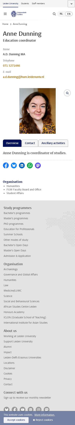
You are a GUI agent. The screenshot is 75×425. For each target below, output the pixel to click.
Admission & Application (17, 256)
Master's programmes (16, 218)
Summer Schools (13, 234)
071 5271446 (11, 65)
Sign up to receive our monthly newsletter (27, 397)
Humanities (13, 186)
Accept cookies (16, 420)
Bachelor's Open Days (16, 245)
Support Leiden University (18, 341)
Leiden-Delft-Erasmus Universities (22, 357)
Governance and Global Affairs (21, 274)
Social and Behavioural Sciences (21, 301)
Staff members (38, 3)
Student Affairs (15, 193)
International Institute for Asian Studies (26, 322)
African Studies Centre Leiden (20, 306)
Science (8, 296)
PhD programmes (13, 224)
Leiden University (10, 3)
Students (25, 3)
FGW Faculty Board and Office (24, 189)
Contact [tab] (30, 143)
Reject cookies (44, 420)
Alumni (7, 347)
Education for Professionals (19, 229)
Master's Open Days (15, 250)
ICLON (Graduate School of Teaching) (25, 317)
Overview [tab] (12, 143)
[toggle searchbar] (54, 14)
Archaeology (11, 269)
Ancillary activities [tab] (53, 143)
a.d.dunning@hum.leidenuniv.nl (23, 77)
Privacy (8, 379)
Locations (9, 363)
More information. (44, 415)
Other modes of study (16, 240)
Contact (8, 384)
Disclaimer (9, 368)
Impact (7, 352)
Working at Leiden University (20, 336)
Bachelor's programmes (17, 213)
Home (5, 24)
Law (6, 285)
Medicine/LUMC (12, 290)
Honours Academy (14, 312)
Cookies (8, 373)
